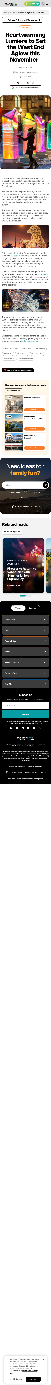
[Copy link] (33, 82)
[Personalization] (43, 3)
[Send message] (45, 485)
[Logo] (10, 3)
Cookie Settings (16, 1379)
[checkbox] (3, 721)
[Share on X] (23, 82)
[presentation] (25, 27)
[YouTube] (17, 727)
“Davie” (14, 255)
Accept (33, 1379)
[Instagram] (34, 727)
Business (32, 608)
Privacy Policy (39, 723)
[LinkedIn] (28, 727)
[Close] (43, 1359)
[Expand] (44, 619)
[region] (25, 1370)
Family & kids (9, 12)
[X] (39, 727)
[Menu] (47, 3)
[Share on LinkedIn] (28, 82)
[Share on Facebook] (18, 82)
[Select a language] (6, 772)
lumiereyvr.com (31, 341)
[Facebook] (11, 727)
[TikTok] (22, 727)
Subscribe (25, 714)
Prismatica (43, 274)
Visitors (18, 608)
